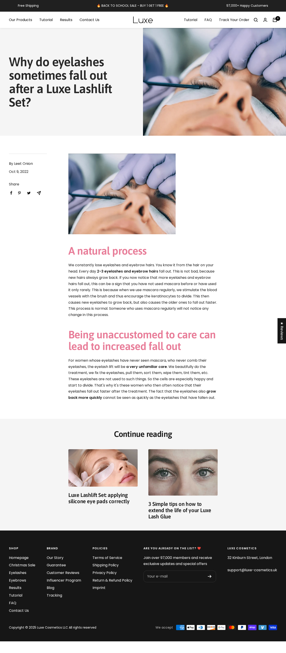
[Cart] (275, 20)
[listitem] (11, 193)
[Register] (210, 576)
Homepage (19, 557)
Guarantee (56, 565)
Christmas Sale (22, 565)
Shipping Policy (106, 565)
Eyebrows (17, 580)
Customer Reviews (63, 572)
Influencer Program (64, 580)
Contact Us (89, 19)
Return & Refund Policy (112, 580)
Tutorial (46, 19)
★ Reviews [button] (281, 331)
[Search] (256, 20)
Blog (50, 587)
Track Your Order (234, 19)
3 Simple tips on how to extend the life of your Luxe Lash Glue (179, 510)
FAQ (208, 19)
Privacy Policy (105, 572)
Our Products (20, 19)
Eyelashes (17, 572)
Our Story (55, 557)
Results (66, 19)
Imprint (99, 587)
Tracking (54, 595)
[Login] (265, 20)
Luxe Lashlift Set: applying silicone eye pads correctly (98, 498)
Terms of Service (107, 557)
